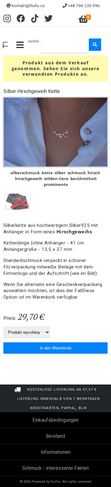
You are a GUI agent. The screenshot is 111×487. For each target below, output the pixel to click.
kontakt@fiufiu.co (28, 5)
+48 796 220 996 (84, 5)
